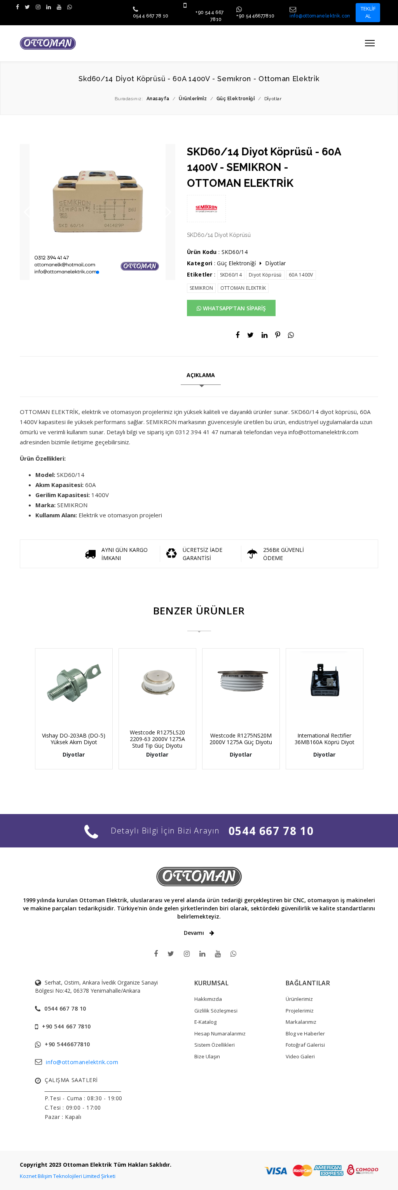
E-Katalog (205, 1021)
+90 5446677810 (255, 16)
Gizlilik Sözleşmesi (215, 1010)
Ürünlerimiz (299, 998)
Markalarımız (301, 1021)
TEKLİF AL (368, 12)
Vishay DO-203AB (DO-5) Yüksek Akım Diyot (73, 739)
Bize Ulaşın (207, 1056)
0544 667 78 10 (151, 16)
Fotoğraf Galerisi (305, 1044)
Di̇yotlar (275, 263)
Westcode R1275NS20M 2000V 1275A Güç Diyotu (240, 739)
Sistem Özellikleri (214, 1044)
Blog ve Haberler (305, 1033)
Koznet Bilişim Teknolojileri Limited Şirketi (67, 1176)
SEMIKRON (201, 288)
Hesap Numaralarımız (220, 1033)
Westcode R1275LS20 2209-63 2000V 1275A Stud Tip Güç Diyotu (157, 739)
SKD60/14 (231, 274)
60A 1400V (301, 274)
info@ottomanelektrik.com (321, 16)
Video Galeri (300, 1056)
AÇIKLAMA (201, 375)
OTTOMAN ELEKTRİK (243, 288)
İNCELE (77, 708)
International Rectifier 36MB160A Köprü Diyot (324, 739)
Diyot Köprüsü (265, 274)
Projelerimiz (300, 1010)
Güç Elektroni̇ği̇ (236, 263)
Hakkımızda (208, 998)
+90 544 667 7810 (66, 1026)
